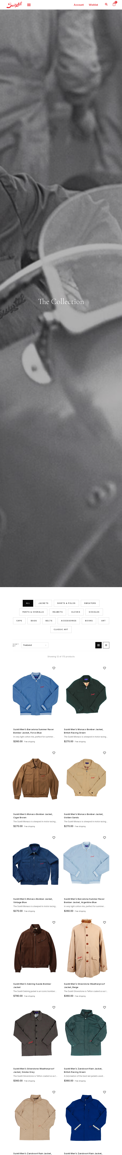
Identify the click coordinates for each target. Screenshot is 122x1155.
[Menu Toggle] (29, 5)
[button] (106, 4)
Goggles (94, 612)
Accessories (69, 621)
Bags (34, 621)
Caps (19, 621)
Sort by (16, 645)
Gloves (75, 612)
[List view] (106, 645)
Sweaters (90, 603)
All (28, 603)
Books (89, 621)
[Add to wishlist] (54, 668)
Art (103, 621)
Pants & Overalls (33, 612)
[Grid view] (98, 645)
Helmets (58, 612)
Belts (49, 621)
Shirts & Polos (66, 603)
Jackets (43, 603)
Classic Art (61, 629)
